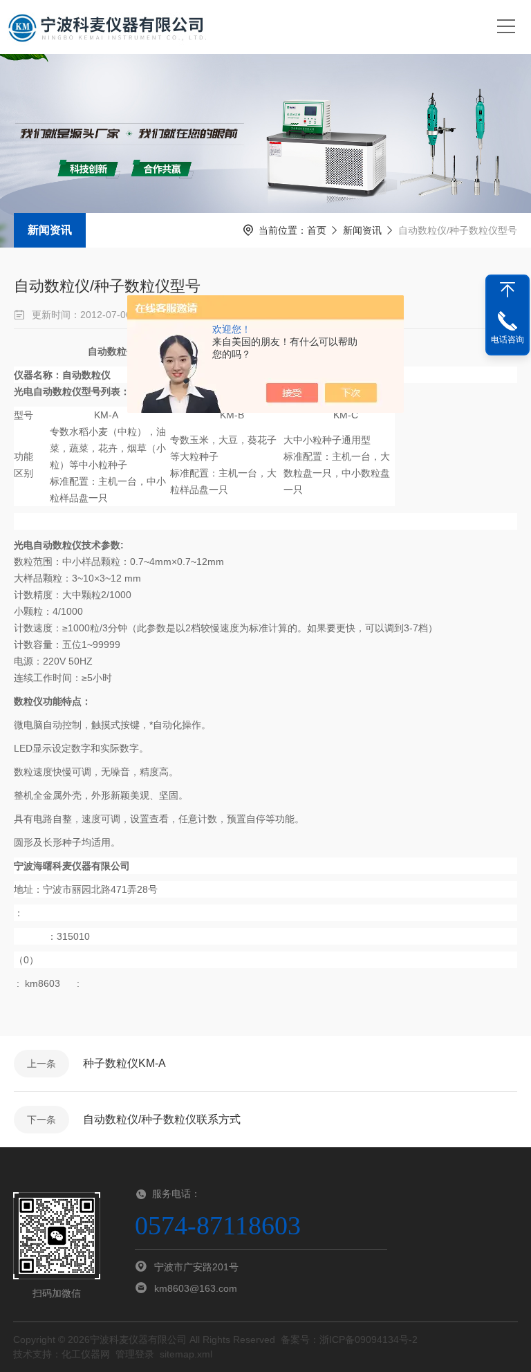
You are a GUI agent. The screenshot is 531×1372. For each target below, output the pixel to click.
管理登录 (134, 1354)
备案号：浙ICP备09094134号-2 (349, 1339)
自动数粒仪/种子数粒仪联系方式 (162, 1119)
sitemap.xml (186, 1354)
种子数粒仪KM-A (124, 1063)
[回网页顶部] (507, 290)
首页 (316, 230)
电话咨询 (507, 339)
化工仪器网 (86, 1354)
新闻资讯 (50, 230)
